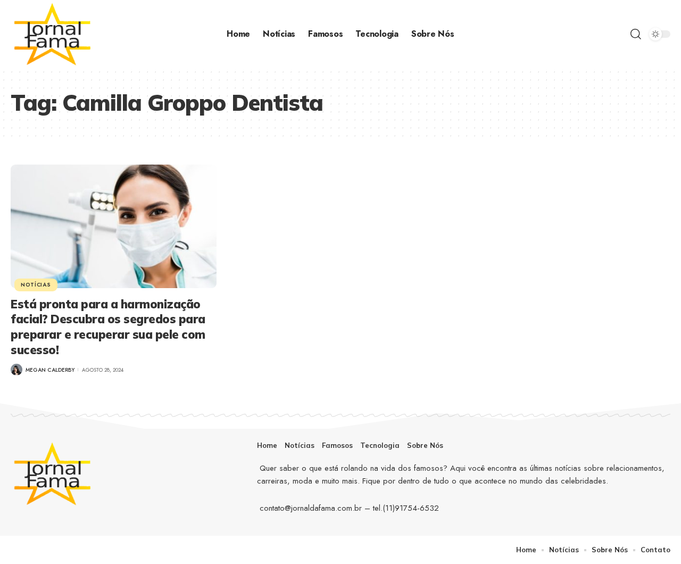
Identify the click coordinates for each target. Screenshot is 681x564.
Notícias (36, 285)
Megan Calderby (50, 370)
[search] (635, 34)
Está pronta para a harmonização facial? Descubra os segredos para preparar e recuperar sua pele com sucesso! (108, 327)
